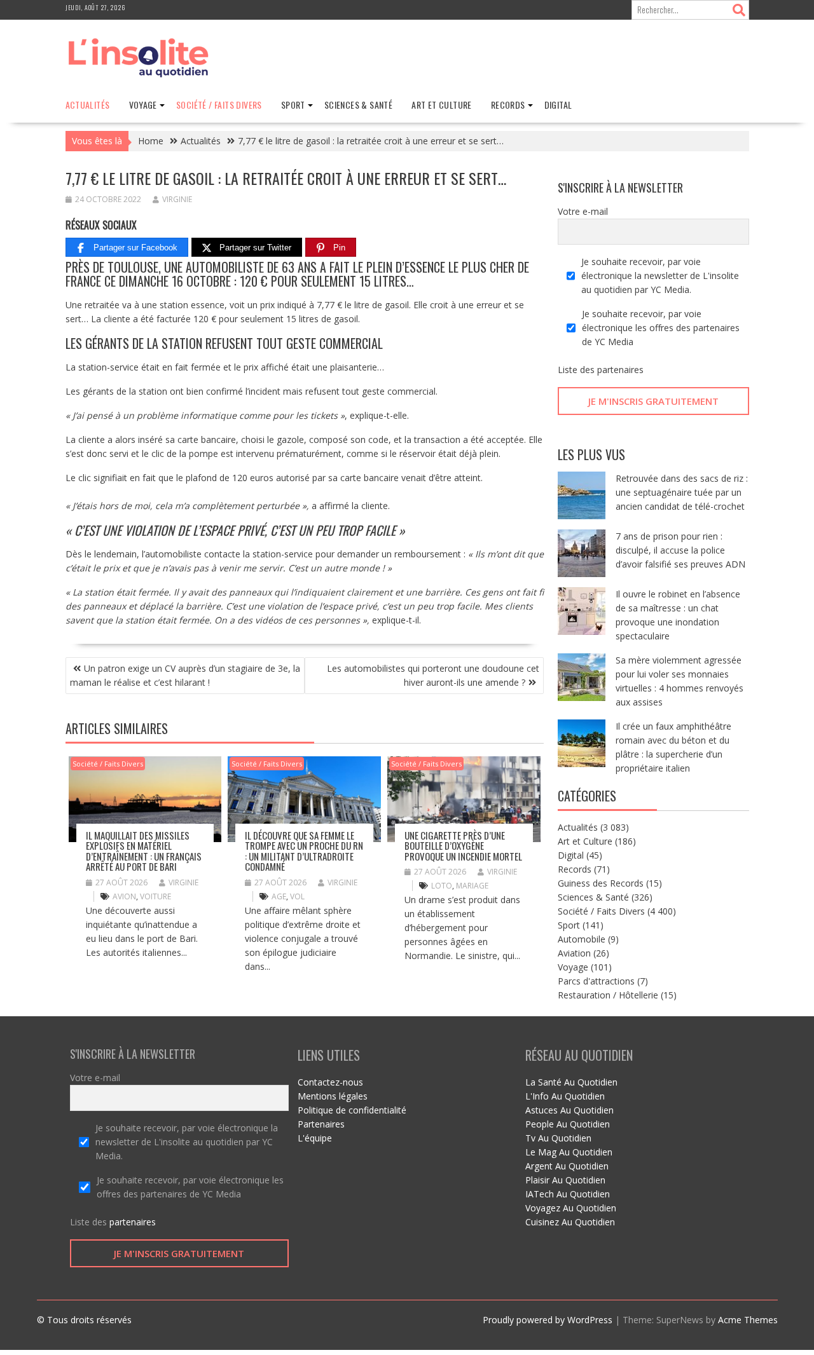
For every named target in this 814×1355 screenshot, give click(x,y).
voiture (155, 896)
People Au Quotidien (567, 1124)
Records (508, 104)
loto (441, 885)
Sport (293, 104)
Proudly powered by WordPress (547, 1320)
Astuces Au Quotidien (569, 1110)
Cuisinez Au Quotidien (570, 1222)
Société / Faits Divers (219, 104)
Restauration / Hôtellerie (608, 995)
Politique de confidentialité (352, 1110)
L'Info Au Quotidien (565, 1096)
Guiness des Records (601, 883)
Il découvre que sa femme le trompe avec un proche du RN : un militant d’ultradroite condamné (304, 851)
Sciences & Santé (358, 104)
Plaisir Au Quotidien (565, 1180)
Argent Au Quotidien (567, 1166)
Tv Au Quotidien (558, 1138)
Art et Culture (441, 104)
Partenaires (321, 1124)
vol (297, 896)
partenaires (620, 370)
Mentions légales (333, 1096)
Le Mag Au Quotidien (568, 1152)
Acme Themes (748, 1320)
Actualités (88, 104)
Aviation (574, 953)
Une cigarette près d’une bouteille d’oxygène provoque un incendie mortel (463, 845)
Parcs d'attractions (596, 981)
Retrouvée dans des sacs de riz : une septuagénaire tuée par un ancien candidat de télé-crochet (682, 492)
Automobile (581, 939)
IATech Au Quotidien (567, 1194)
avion (124, 896)
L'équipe (315, 1138)
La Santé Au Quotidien (571, 1082)
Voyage (143, 104)
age (279, 896)
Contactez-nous (330, 1082)
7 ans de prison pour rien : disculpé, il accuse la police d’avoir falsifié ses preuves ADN (680, 550)
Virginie (177, 199)
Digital (558, 104)
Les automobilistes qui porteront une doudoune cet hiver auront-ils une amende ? (433, 675)
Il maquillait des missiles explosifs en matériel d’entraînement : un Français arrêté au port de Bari (144, 851)
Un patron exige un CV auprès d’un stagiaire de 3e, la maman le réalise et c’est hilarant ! (185, 675)
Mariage (472, 885)
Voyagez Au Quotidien (570, 1208)
